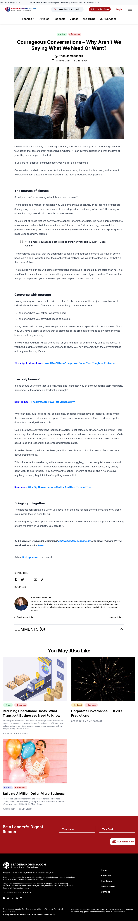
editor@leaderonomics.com (74, 541)
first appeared (30, 557)
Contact (105, 891)
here (40, 545)
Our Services (108, 18)
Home (104, 870)
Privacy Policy (9, 914)
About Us (106, 875)
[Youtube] (17, 898)
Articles (44, 18)
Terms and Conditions (40, 914)
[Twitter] (8, 898)
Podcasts (59, 18)
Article (62, 34)
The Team (106, 881)
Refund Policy (23, 914)
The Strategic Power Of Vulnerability (53, 401)
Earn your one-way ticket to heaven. (17, 892)
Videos (74, 18)
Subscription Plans (100, 9)
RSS (53, 914)
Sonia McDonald (72, 56)
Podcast (78, 705)
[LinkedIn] (12, 898)
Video (8, 787)
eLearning (89, 18)
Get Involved (108, 886)
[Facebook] (4, 898)
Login (119, 9)
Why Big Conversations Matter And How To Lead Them (60, 487)
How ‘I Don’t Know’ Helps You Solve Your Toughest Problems (79, 363)
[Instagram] (21, 898)
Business (75, 34)
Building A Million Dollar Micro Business (34, 794)
